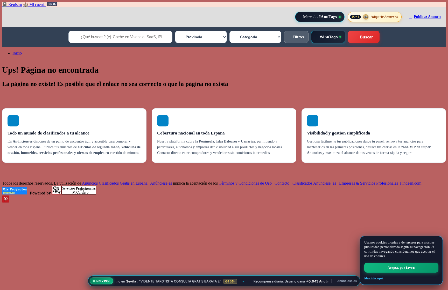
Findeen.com (410, 183)
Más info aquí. (373, 278)
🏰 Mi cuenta (34, 4)
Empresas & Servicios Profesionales (368, 183)
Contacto (282, 183)
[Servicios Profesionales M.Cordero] (74, 193)
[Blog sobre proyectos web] (15, 193)
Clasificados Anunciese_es (314, 183)
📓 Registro (12, 4)
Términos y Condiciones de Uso (245, 183)
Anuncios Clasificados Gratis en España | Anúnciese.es (127, 183)
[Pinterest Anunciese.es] (5, 201)
